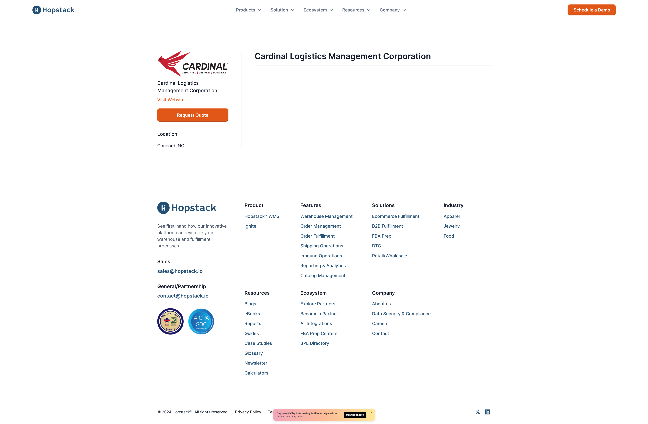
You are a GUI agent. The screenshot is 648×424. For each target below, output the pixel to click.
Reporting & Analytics (323, 265)
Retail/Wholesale (389, 255)
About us (381, 303)
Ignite (250, 226)
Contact (380, 333)
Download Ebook (355, 414)
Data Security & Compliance (401, 313)
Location (167, 134)
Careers (380, 323)
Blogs (250, 303)
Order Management (320, 226)
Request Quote (192, 115)
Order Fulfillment (317, 236)
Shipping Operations (321, 245)
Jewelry (452, 226)
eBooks (252, 313)
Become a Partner (319, 313)
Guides (252, 333)
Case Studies (258, 343)
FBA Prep (381, 236)
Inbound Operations (321, 255)
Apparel (452, 216)
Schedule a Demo (592, 9)
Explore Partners (317, 303)
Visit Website (170, 99)
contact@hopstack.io (183, 296)
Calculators (256, 373)
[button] (249, 10)
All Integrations (316, 323)
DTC (376, 245)
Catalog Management (323, 275)
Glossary (254, 353)
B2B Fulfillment (387, 226)
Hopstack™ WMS (262, 216)
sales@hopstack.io (180, 271)
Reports (253, 323)
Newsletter (256, 363)
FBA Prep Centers (319, 333)
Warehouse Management (326, 216)
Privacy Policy (248, 412)
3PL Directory (314, 343)
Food (449, 236)
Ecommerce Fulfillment (396, 216)
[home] (53, 10)
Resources (257, 293)
